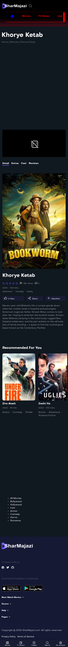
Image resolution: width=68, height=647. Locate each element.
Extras (15, 163)
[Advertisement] (34, 88)
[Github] (12, 567)
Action (5, 412)
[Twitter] (7, 567)
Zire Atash (9, 403)
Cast (23, 163)
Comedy (19, 291)
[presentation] (4, 388)
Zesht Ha (44, 403)
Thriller (29, 412)
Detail (5, 163)
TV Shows (44, 16)
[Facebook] (3, 567)
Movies (26, 16)
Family (30, 291)
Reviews (34, 163)
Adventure (7, 291)
